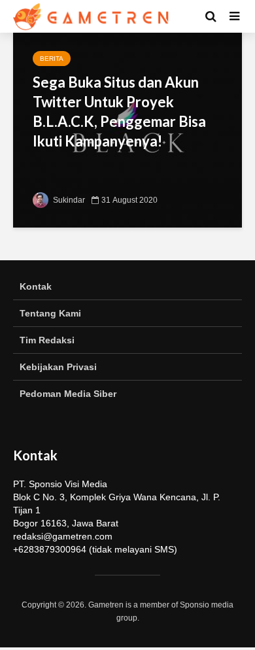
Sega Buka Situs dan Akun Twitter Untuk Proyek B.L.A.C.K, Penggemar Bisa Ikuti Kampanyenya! (119, 111)
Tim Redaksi (47, 340)
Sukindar (68, 200)
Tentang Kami (50, 313)
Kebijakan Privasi (58, 367)
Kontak (36, 286)
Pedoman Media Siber (68, 393)
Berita (51, 58)
